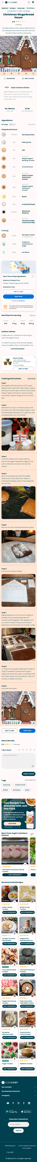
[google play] (11, 1111)
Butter (24, 196)
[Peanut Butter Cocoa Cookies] (27, 1026)
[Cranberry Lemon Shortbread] (10, 932)
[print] (4, 74)
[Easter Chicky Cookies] (10, 900)
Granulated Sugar (28, 204)
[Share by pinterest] (11, 73)
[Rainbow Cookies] (27, 1057)
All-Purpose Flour (28, 135)
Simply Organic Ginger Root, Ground (27, 177)
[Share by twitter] (26, 73)
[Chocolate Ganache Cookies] (27, 963)
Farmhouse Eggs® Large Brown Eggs (28, 221)
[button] (3, 2)
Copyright (10, 1152)
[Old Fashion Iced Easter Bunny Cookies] (15, 857)
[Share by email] (33, 73)
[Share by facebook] (18, 73)
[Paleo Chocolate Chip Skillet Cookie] (27, 994)
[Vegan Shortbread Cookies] (10, 994)
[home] (11, 2)
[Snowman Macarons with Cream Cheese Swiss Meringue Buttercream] (10, 1026)
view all (32, 834)
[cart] (33, 2)
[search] (29, 2)
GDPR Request (10, 1146)
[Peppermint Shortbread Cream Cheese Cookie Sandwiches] (27, 932)
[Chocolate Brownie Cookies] (10, 963)
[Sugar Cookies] (10, 1057)
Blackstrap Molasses (26, 212)
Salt (23, 150)
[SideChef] (10, 1083)
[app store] (26, 1111)
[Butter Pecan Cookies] (27, 900)
